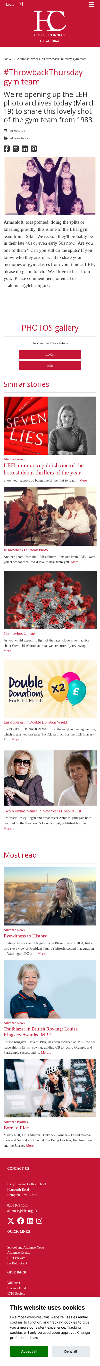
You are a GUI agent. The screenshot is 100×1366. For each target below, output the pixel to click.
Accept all (29, 1351)
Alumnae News (27, 59)
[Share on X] (16, 150)
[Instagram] (39, 1222)
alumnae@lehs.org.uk (28, 285)
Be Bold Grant (17, 1263)
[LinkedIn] (30, 1222)
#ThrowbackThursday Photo (26, 550)
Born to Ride (16, 1127)
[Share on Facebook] (7, 150)
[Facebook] (20, 1222)
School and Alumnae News (25, 1247)
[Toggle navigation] (91, 4)
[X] (10, 1222)
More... (84, 480)
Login (10, 4)
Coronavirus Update (19, 633)
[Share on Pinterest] (34, 150)
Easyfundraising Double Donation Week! (35, 722)
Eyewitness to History (25, 935)
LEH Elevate (16, 1258)
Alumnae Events (18, 1252)
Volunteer (13, 1283)
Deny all (70, 1351)
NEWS (8, 59)
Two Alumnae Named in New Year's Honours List (42, 811)
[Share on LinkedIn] (25, 150)
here (34, 1337)
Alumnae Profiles (16, 1122)
